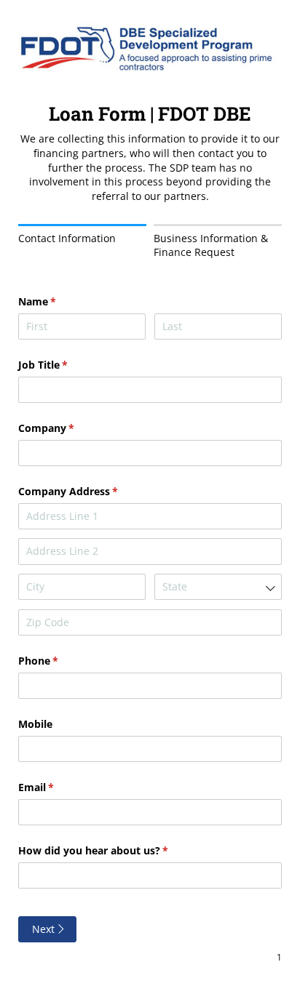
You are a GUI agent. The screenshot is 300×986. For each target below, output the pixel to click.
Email (57, 787)
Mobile (35, 724)
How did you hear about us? (114, 850)
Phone (59, 661)
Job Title (64, 365)
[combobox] (218, 587)
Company (67, 428)
